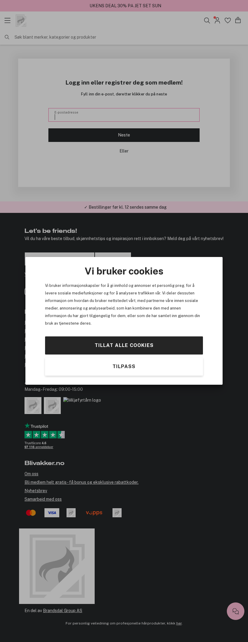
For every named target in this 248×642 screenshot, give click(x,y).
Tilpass (124, 367)
